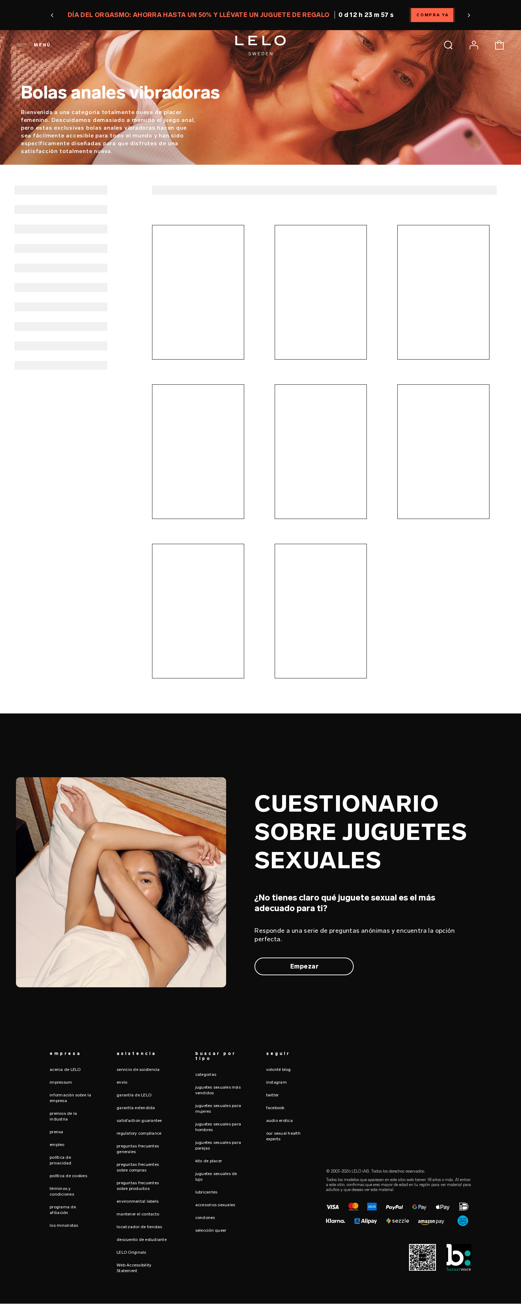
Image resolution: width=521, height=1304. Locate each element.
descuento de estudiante (142, 1239)
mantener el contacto (138, 1214)
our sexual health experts (283, 1136)
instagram (276, 1082)
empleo (57, 1144)
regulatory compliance (139, 1133)
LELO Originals (131, 1252)
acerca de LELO (65, 1069)
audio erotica (279, 1120)
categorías (206, 1074)
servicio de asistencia (138, 1069)
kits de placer (208, 1160)
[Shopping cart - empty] (499, 45)
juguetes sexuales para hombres (218, 1127)
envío (122, 1082)
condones (205, 1217)
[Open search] (448, 45)
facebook (275, 1107)
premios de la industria (63, 1116)
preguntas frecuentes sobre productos (138, 1185)
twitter (272, 1095)
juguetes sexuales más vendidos (218, 1090)
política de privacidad (61, 1160)
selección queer (210, 1230)
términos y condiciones (62, 1191)
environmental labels (137, 1201)
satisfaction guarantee (139, 1120)
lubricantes (206, 1192)
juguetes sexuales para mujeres (218, 1108)
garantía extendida (136, 1107)
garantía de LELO (134, 1095)
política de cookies (68, 1175)
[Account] (474, 45)
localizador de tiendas (139, 1226)
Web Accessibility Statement (134, 1268)
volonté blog (278, 1069)
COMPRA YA (432, 15)
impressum (61, 1082)
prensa (56, 1131)
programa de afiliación (63, 1209)
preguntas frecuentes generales (138, 1149)
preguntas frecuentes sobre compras (138, 1167)
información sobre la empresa (70, 1098)
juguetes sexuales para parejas (218, 1145)
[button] (52, 15)
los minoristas (64, 1225)
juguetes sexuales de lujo (216, 1176)
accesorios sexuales (215, 1204)
